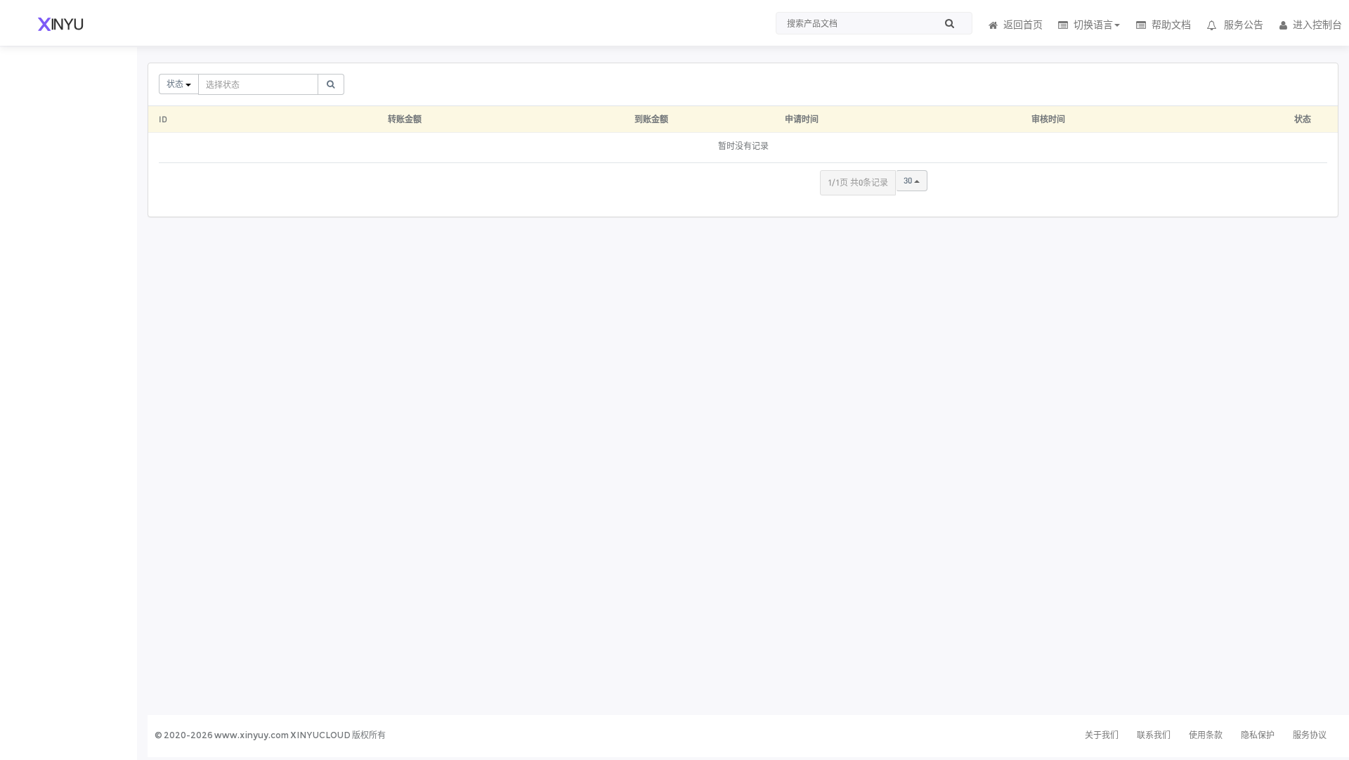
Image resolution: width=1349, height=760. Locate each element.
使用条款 (1206, 735)
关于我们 (1102, 735)
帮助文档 (1171, 24)
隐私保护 (1258, 735)
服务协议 (1310, 735)
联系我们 (1154, 735)
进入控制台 (1317, 24)
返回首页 (1023, 24)
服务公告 (1243, 24)
